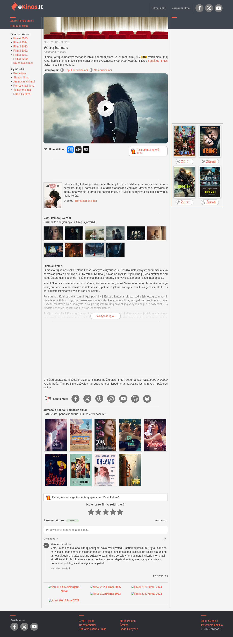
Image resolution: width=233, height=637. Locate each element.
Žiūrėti (185, 161)
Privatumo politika (212, 625)
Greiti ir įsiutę (86, 620)
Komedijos (19, 73)
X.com (209, 8)
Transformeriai (87, 625)
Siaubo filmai (21, 77)
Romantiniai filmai (24, 85)
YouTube (219, 8)
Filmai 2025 (159, 8)
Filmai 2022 (20, 50)
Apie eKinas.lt (209, 620)
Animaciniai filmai (24, 81)
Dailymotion (135, 399)
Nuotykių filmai (22, 93)
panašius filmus (158, 60)
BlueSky (147, 399)
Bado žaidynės (129, 629)
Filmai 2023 (20, 46)
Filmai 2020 (20, 58)
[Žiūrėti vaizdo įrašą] (105, 108)
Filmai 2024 (20, 42)
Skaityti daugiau (105, 316)
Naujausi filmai (180, 8)
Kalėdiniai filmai (23, 62)
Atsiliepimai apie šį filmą (148, 151)
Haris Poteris (128, 620)
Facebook (199, 8)
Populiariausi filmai (76, 70)
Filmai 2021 (20, 54)
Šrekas (124, 625)
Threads (99, 399)
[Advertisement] (197, 71)
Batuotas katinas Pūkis (92, 629)
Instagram (111, 399)
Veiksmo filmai (22, 89)
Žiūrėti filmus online (22, 20)
